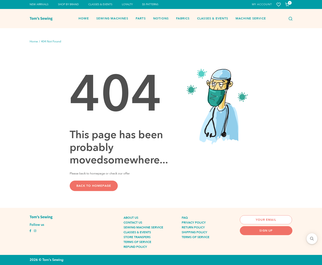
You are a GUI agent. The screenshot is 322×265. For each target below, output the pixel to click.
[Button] (289, 19)
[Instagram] (35, 231)
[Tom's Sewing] (41, 19)
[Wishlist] (278, 5)
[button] (312, 238)
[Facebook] (30, 231)
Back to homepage (93, 186)
